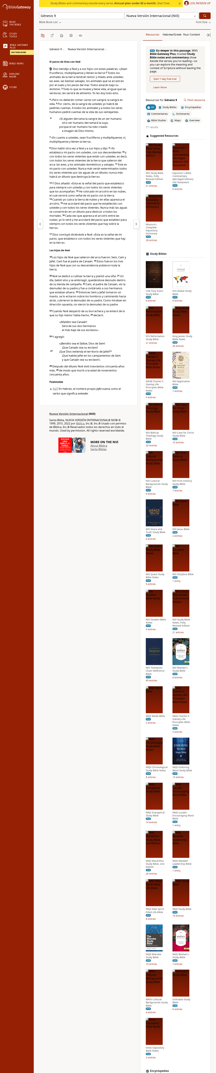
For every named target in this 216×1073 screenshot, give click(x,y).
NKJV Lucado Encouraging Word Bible (183, 815)
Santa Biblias (98, 449)
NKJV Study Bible (181, 909)
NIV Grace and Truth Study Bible (155, 531)
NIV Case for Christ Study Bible (183, 434)
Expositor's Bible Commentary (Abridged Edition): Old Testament (183, 178)
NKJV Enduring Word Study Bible (182, 769)
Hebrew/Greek (172, 34)
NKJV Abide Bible (155, 716)
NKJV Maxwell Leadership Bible (182, 862)
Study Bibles (158, 254)
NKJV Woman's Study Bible (180, 956)
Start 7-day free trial (165, 79)
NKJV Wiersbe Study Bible (153, 956)
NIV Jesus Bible (181, 529)
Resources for (161, 100)
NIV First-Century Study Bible (182, 483)
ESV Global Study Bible (182, 293)
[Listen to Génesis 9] (80, 35)
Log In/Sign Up (200, 3)
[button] (197, 3)
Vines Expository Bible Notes (155, 1049)
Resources (152, 34)
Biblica (80, 423)
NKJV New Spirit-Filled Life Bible (155, 910)
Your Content (191, 34)
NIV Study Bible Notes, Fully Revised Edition (154, 176)
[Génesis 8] (40, 224)
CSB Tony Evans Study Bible (154, 293)
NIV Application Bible (181, 383)
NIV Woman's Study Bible (179, 669)
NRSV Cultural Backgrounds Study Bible (157, 1002)
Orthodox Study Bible (181, 1001)
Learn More (160, 87)
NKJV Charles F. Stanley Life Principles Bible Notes (181, 721)
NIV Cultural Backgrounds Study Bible (157, 484)
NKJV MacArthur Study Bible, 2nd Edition (155, 863)
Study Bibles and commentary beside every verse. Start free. (110, 3)
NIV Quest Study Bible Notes (155, 576)
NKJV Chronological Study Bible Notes (157, 769)
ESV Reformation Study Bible (155, 338)
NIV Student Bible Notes (156, 621)
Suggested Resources (164, 136)
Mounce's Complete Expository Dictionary (151, 229)
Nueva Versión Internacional (68, 414)
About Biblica (98, 446)
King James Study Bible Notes (182, 338)
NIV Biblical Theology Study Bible (154, 435)
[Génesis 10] (136, 224)
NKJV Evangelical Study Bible (155, 814)
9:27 (55, 389)
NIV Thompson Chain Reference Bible (155, 670)
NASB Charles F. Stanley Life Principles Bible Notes (155, 386)
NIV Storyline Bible (183, 574)
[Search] (205, 15)
